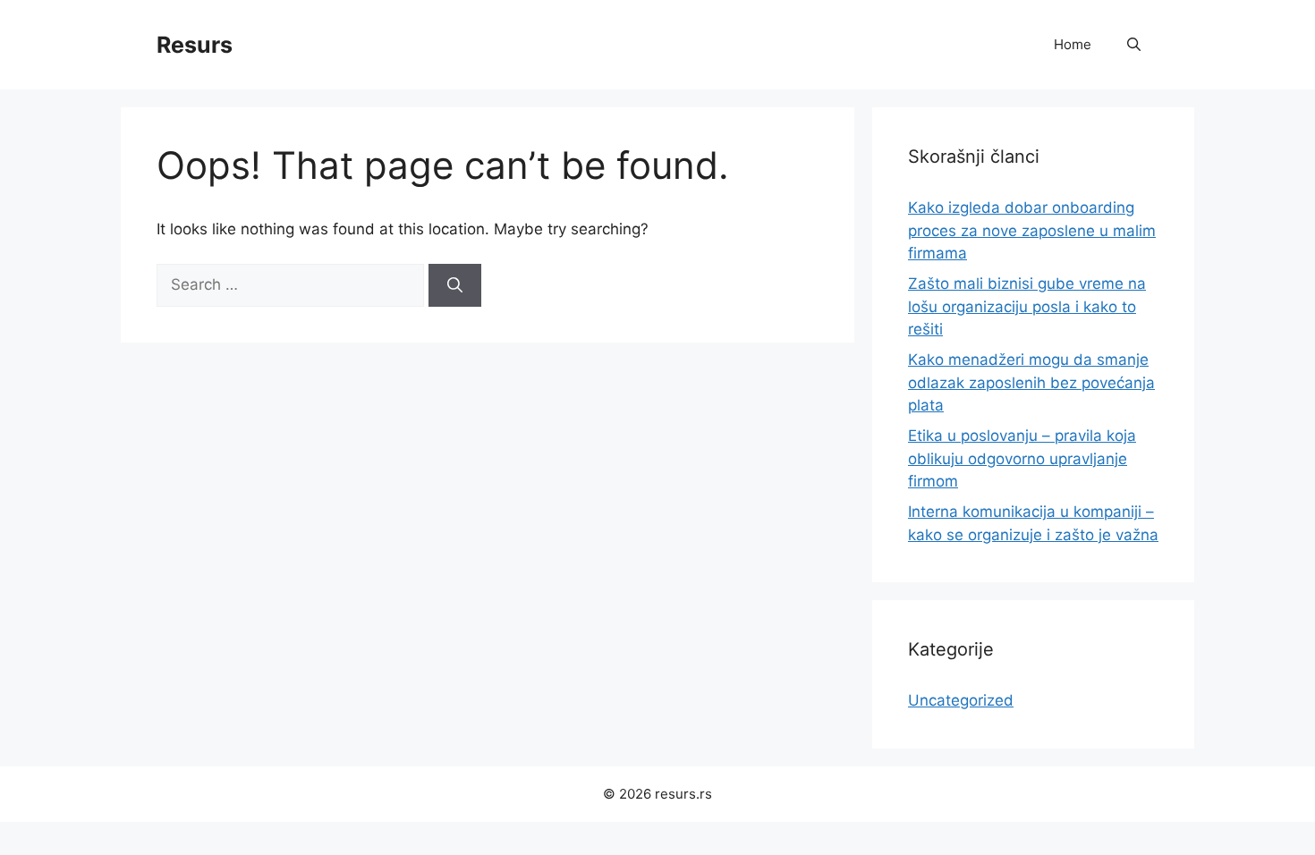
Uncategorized (961, 700)
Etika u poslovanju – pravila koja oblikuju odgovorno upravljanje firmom (1022, 458)
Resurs (195, 44)
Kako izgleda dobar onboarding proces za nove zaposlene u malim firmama (1032, 230)
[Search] (454, 285)
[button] (1133, 45)
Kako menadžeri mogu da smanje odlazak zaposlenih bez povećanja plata (1031, 382)
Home (1072, 44)
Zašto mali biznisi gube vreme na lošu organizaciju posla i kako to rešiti (1027, 306)
